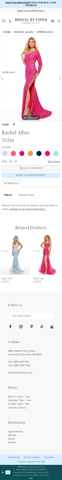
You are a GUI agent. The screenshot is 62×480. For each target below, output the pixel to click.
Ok (8, 472)
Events (11, 442)
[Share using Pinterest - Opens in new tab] (14, 124)
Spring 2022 (45, 32)
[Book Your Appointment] (52, 21)
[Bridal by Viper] (31, 21)
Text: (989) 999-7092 (19, 365)
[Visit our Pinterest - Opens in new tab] (31, 327)
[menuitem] (3, 21)
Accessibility (49, 457)
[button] (3, 21)
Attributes (11, 183)
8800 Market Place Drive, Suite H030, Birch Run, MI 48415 (25, 352)
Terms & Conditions (31, 457)
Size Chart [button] (54, 161)
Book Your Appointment (31, 175)
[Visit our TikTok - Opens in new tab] (41, 327)
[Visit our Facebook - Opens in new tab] (10, 327)
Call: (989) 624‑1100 (18, 361)
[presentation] (30, 254)
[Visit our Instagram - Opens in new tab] (21, 327)
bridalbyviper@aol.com (20, 372)
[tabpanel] (31, 78)
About (11, 438)
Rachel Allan (23, 32)
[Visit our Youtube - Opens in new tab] (51, 327)
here (31, 478)
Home (7, 32)
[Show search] (59, 21)
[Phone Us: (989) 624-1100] (10, 21)
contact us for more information (27, 209)
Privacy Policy (14, 457)
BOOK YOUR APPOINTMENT (18, 2)
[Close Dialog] (3, 472)
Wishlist (12, 435)
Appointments (15, 431)
